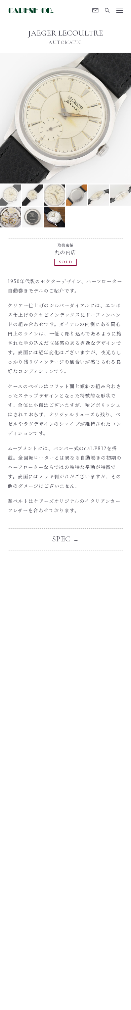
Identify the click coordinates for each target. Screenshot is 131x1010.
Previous (33, 118)
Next (98, 118)
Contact (95, 10)
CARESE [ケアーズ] (30, 10)
